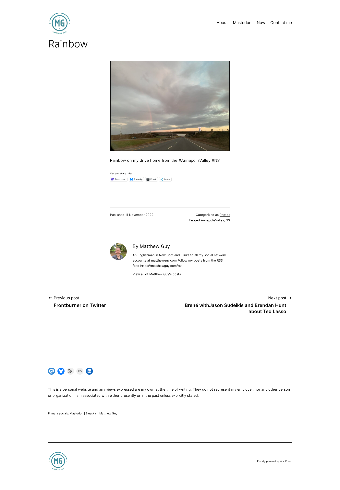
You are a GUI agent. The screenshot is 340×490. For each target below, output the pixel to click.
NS (228, 220)
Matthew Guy (108, 413)
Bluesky (91, 413)
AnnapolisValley (212, 220)
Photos (225, 215)
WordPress (285, 461)
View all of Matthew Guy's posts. (157, 274)
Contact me (281, 22)
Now (261, 22)
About (222, 22)
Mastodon (242, 22)
